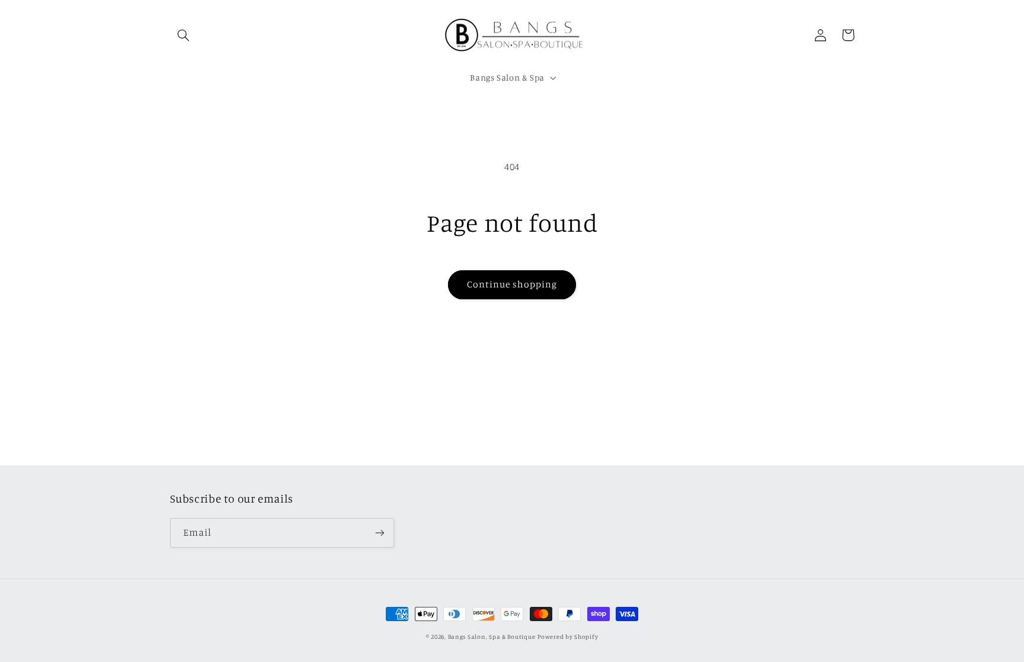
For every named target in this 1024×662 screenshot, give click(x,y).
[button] (183, 35)
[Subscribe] (379, 532)
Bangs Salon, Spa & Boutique (492, 636)
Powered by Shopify (567, 636)
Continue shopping (512, 284)
